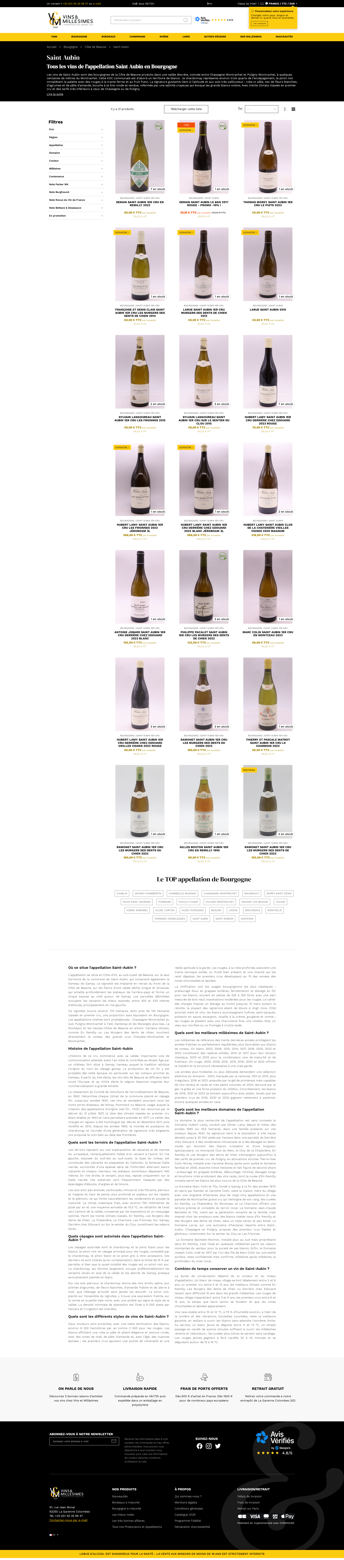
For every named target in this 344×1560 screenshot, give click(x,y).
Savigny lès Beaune (255, 901)
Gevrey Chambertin (148, 893)
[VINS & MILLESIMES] (70, 19)
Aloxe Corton (164, 910)
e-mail (97, 3)
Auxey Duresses (193, 910)
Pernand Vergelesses (170, 918)
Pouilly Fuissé (188, 901)
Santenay (247, 918)
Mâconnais (252, 910)
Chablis (122, 893)
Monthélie (274, 910)
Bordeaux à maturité (126, 1502)
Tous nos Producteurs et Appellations (137, 1526)
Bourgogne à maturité (126, 1508)
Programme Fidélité (188, 1520)
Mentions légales (186, 1502)
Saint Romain (224, 918)
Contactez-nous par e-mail (68, 1520)
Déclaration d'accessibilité (192, 1526)
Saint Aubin (200, 918)
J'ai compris (259, 23)
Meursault (251, 893)
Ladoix (233, 910)
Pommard (164, 901)
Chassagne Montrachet (220, 893)
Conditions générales (189, 1508)
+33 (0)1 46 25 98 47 (75, 3)
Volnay (280, 901)
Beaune (216, 910)
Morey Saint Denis (279, 893)
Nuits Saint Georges (137, 901)
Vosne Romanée (137, 910)
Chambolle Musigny (182, 893)
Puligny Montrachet (220, 901)
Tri (240, 109)
